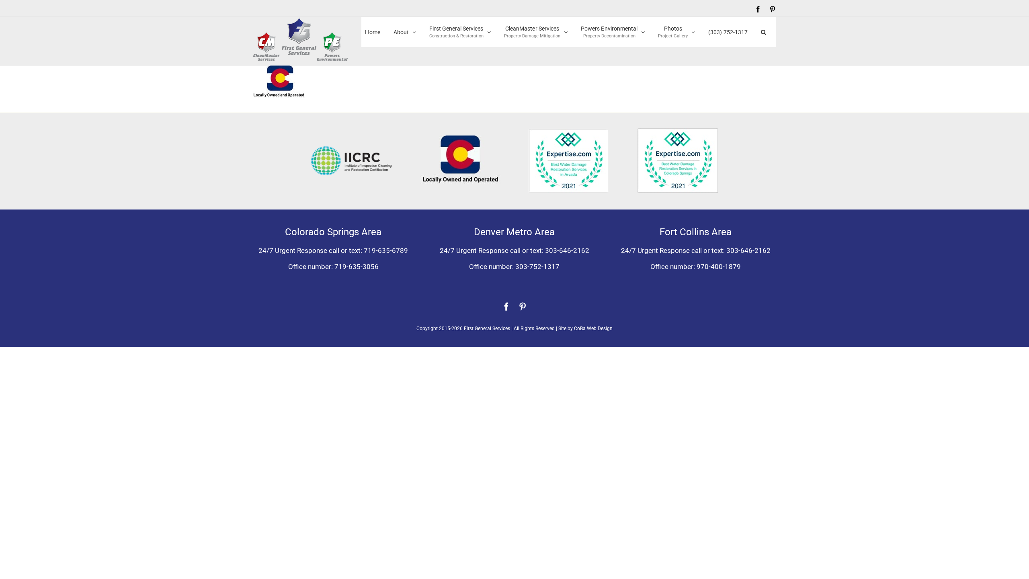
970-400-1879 (719, 267)
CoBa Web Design (593, 328)
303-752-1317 (537, 267)
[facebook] (506, 307)
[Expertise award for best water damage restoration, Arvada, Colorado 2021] (569, 132)
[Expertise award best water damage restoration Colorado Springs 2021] (677, 131)
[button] (763, 32)
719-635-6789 (386, 250)
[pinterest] (523, 307)
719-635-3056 (356, 267)
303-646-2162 (567, 250)
